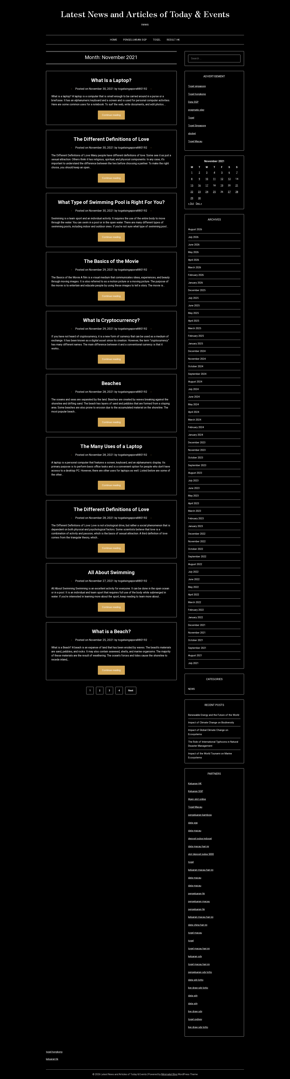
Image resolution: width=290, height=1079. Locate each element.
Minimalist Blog (169, 1074)
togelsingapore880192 (132, 88)
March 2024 (194, 419)
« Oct (191, 203)
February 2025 (196, 335)
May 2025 (193, 313)
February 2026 (196, 274)
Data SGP (193, 101)
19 (222, 185)
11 (214, 178)
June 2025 (194, 305)
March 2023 (194, 510)
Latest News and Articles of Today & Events (145, 13)
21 (236, 185)
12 (222, 178)
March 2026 (194, 267)
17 (206, 185)
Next (130, 690)
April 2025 (193, 320)
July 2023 (193, 480)
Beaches (111, 383)
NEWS (191, 688)
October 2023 (195, 457)
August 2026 (195, 229)
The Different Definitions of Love (111, 139)
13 (229, 178)
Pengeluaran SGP (135, 39)
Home (113, 39)
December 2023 (196, 442)
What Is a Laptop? (111, 80)
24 (206, 191)
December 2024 (196, 351)
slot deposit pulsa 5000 (201, 854)
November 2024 (197, 358)
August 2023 (195, 472)
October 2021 (195, 640)
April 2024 (193, 411)
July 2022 (193, 571)
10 (206, 178)
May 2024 (193, 404)
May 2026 (193, 252)
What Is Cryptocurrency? (111, 320)
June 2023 (194, 488)
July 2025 (193, 297)
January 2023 (195, 526)
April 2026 (193, 259)
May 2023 (193, 495)
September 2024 (197, 373)
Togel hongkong (197, 94)
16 (199, 185)
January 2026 (195, 282)
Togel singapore (197, 86)
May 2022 (193, 587)
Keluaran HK (195, 783)
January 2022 (195, 617)
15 (191, 185)
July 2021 (193, 663)
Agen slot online (197, 799)
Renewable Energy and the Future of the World (213, 714)
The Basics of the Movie (111, 261)
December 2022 (196, 533)
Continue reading (111, 115)
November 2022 (197, 541)
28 (236, 191)
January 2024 (195, 434)
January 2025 (195, 343)
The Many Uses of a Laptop (111, 446)
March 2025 (194, 328)
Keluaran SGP (195, 791)
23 (199, 191)
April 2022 (193, 594)
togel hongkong (54, 1051)
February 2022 (196, 609)
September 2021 (197, 647)
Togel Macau (195, 141)
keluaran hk (52, 1059)
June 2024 (194, 396)
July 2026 (193, 237)
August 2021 (195, 655)
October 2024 (195, 366)
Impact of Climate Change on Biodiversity (211, 722)
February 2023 (196, 518)
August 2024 (195, 381)
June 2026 (194, 244)
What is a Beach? (111, 631)
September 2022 (197, 556)
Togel (157, 39)
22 (191, 191)
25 (214, 191)
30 (199, 198)
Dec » (199, 203)
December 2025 (196, 290)
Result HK (173, 39)
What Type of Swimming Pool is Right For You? (111, 202)
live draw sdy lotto (198, 1027)
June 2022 (194, 579)
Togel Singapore (197, 125)
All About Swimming (111, 572)
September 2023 (197, 465)
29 (191, 198)
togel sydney (195, 1019)
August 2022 (195, 564)
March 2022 (194, 602)
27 (229, 191)
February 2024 (196, 427)
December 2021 (196, 625)
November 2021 (197, 632)
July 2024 (193, 389)
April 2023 (193, 503)
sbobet (192, 133)
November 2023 (197, 450)
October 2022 (195, 548)
